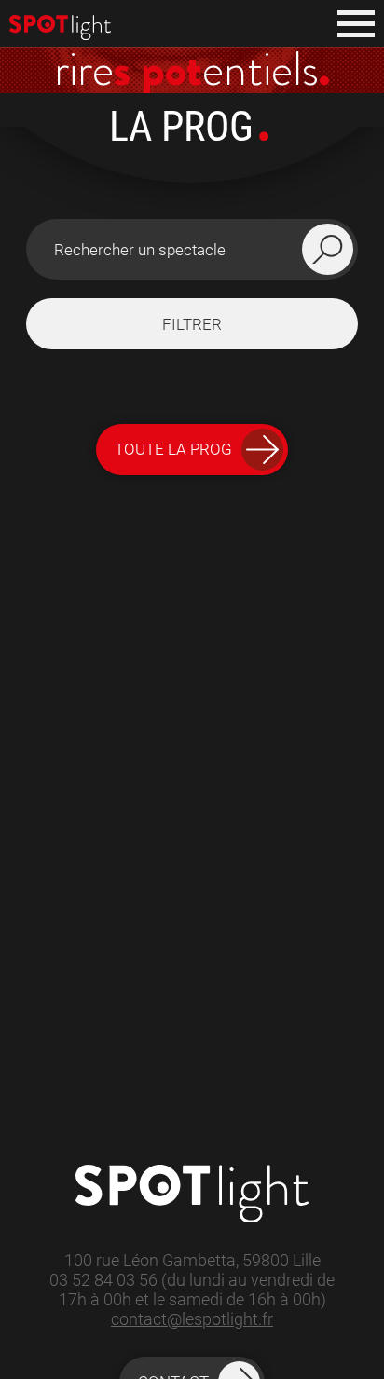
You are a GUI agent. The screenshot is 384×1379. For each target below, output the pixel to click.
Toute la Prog (173, 449)
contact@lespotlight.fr (192, 1319)
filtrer (192, 324)
